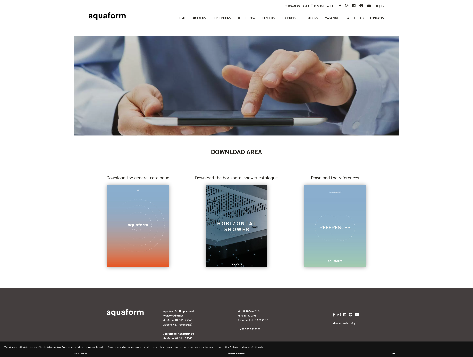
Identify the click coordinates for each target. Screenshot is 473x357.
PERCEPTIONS (222, 18)
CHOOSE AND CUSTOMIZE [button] (236, 354)
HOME (182, 18)
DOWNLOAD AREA (298, 6)
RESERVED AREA (323, 6)
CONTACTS (377, 18)
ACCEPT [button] (392, 354)
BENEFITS (268, 18)
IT (377, 6)
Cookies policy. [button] (258, 347)
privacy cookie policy (343, 323)
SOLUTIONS (310, 18)
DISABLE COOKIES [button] (81, 354)
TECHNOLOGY (246, 18)
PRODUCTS (289, 18)
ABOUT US (199, 18)
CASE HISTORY (355, 18)
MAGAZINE (332, 18)
